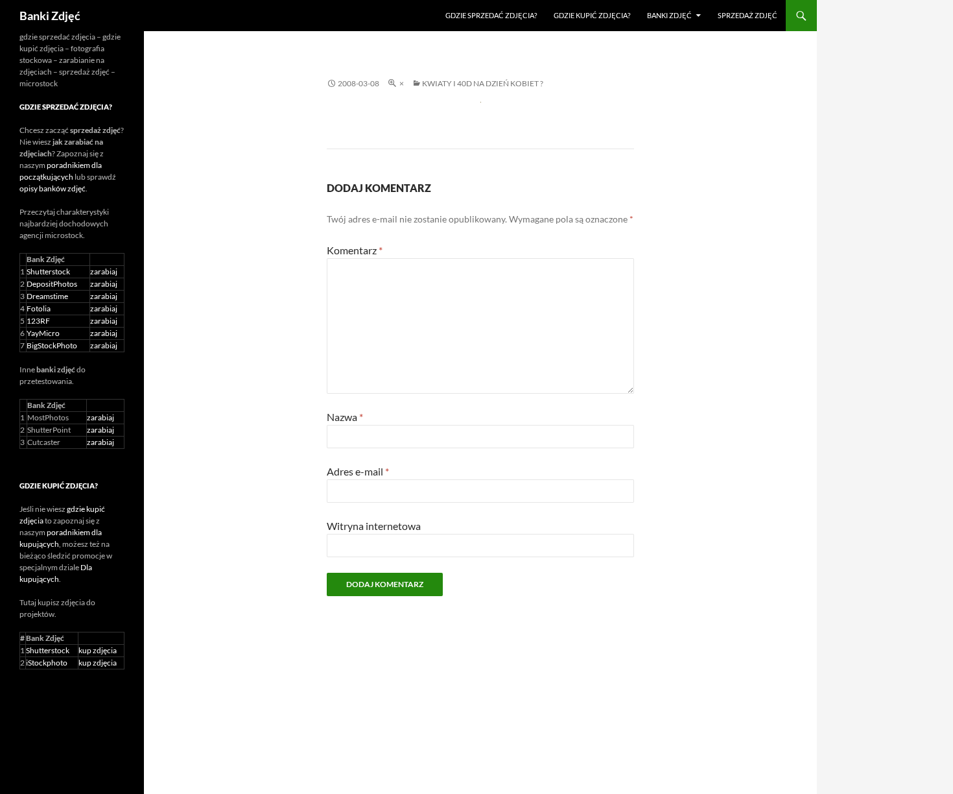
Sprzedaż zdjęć (747, 15)
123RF (38, 321)
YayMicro (43, 333)
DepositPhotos (52, 284)
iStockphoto (46, 663)
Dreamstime (47, 296)
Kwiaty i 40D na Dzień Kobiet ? (482, 83)
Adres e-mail (358, 471)
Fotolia (39, 308)
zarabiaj (103, 271)
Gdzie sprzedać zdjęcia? (491, 15)
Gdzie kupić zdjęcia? (592, 15)
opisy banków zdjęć (52, 188)
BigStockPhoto (52, 345)
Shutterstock (48, 271)
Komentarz (354, 250)
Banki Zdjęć (49, 15)
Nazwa (345, 417)
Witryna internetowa (374, 526)
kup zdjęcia (97, 650)
